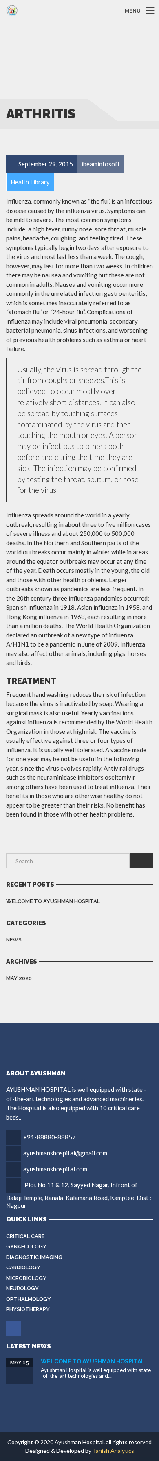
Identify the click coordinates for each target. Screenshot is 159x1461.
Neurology (22, 1288)
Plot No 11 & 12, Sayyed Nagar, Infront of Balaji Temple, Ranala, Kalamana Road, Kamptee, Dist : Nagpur (78, 1195)
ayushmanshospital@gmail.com (65, 1153)
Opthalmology (28, 1299)
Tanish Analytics (113, 1450)
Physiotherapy (28, 1309)
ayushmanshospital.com (55, 1169)
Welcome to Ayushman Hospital (53, 901)
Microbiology (26, 1278)
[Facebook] (14, 1328)
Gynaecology (26, 1246)
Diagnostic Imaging (34, 1257)
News (14, 940)
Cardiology (23, 1267)
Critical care (25, 1236)
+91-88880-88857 (49, 1137)
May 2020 (19, 978)
